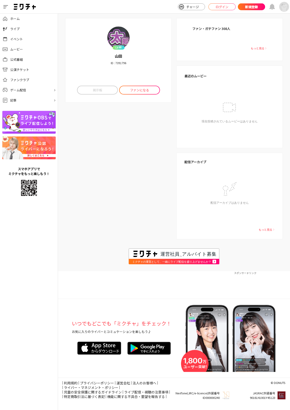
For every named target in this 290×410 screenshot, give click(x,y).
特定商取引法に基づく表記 (84, 396)
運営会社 (123, 383)
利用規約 (70, 383)
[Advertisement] (174, 285)
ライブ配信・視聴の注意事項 (146, 392)
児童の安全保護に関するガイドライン (93, 392)
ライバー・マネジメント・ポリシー (91, 387)
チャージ (192, 7)
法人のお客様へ (144, 383)
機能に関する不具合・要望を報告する (136, 396)
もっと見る (257, 48)
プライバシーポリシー (97, 383)
